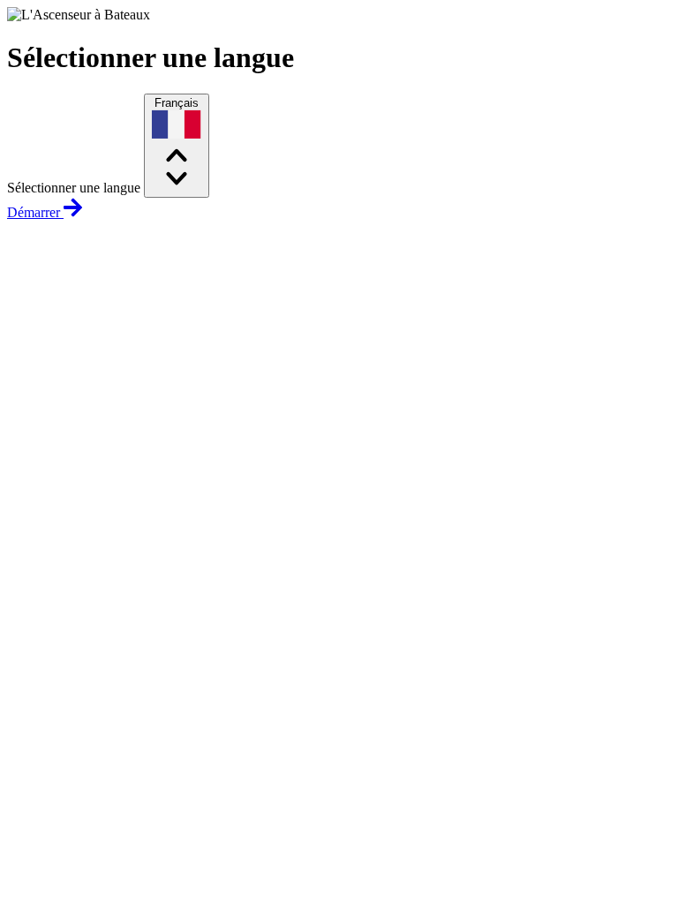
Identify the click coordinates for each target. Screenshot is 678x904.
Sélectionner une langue (73, 187)
